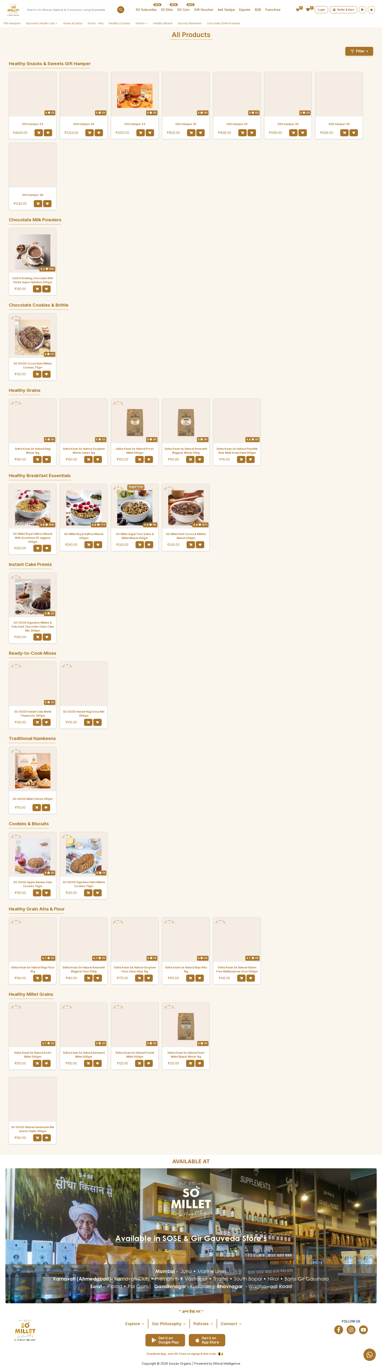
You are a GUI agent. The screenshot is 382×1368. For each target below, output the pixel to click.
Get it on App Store (210, 1340)
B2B (258, 9)
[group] (355, 1355)
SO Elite (167, 9)
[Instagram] (351, 1329)
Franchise (273, 9)
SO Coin (183, 9)
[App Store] (371, 9)
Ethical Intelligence (226, 1363)
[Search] (120, 9)
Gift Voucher (203, 9)
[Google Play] (362, 9)
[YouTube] (363, 1329)
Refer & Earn (345, 9)
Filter (362, 51)
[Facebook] (338, 1329)
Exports (244, 9)
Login (321, 9)
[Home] (13, 10)
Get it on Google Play (168, 1340)
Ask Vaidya (226, 9)
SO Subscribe (146, 9)
